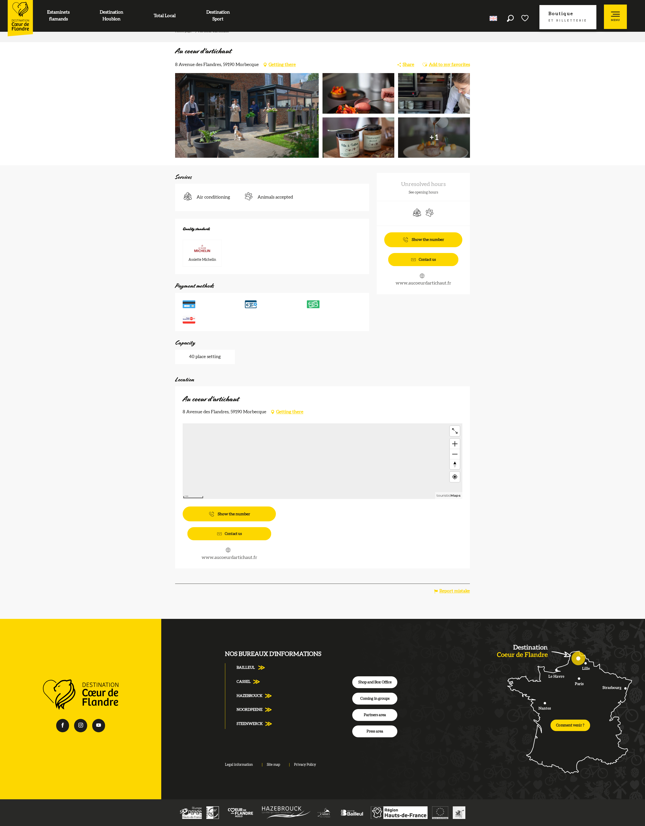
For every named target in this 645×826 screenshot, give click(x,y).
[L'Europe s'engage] (190, 812)
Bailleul (246, 668)
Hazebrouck (250, 696)
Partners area (375, 715)
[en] (493, 18)
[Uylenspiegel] (459, 812)
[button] (510, 18)
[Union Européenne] (440, 812)
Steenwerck (250, 724)
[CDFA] (240, 812)
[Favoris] (525, 18)
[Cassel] (324, 812)
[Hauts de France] (399, 812)
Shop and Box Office (375, 682)
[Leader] (212, 812)
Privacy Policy (305, 765)
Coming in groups (375, 699)
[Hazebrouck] (286, 812)
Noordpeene (250, 710)
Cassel (244, 682)
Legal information (239, 765)
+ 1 (434, 137)
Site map (273, 765)
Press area (375, 731)
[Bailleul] (352, 812)
